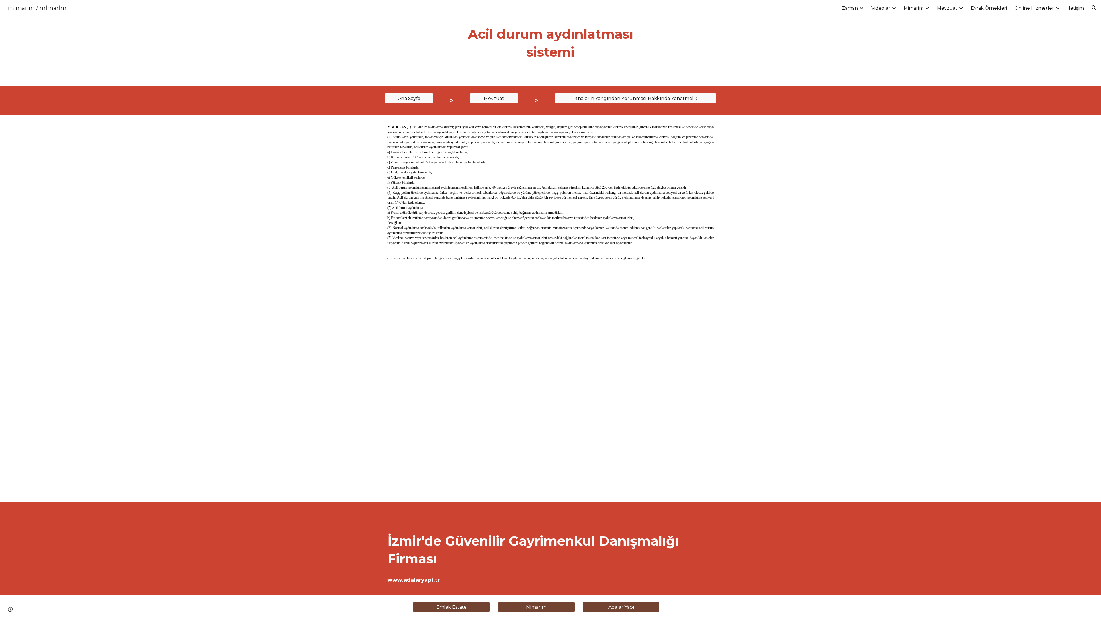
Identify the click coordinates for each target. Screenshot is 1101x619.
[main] (550, 43)
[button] (1094, 8)
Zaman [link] (850, 8)
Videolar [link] (880, 8)
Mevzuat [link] (947, 8)
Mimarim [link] (914, 8)
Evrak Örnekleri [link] (989, 8)
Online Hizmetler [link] (1034, 8)
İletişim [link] (1075, 8)
